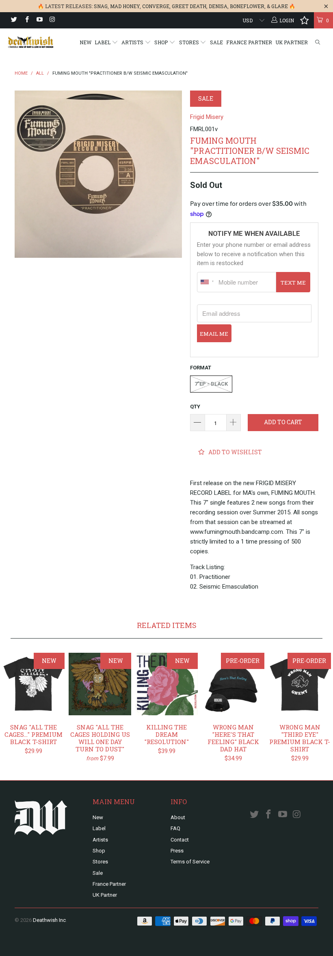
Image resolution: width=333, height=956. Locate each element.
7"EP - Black (211, 384)
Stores (189, 42)
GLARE (279, 6)
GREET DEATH (189, 6)
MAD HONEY (125, 6)
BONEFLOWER (247, 6)
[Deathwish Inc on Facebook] (26, 20)
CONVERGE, (156, 6)
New (85, 42)
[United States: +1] (206, 282)
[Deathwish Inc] (30, 42)
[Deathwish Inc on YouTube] (39, 20)
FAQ (175, 828)
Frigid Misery (206, 117)
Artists (133, 42)
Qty (195, 407)
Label (103, 42)
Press (177, 851)
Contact (180, 840)
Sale (216, 42)
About (178, 817)
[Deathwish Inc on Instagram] (51, 20)
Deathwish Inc (49, 920)
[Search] (317, 42)
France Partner (249, 42)
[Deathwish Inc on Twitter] (13, 20)
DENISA (218, 6)
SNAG (101, 6)
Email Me (214, 333)
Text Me (293, 282)
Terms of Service (190, 862)
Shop (161, 42)
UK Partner (291, 42)
